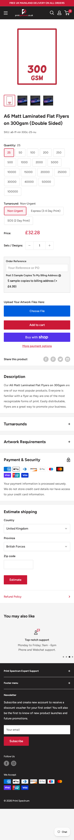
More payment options (37, 346)
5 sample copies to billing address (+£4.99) (32, 283)
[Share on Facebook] (46, 359)
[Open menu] (6, 13)
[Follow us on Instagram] (13, 763)
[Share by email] (67, 359)
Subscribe (16, 741)
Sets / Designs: (13, 245)
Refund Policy (12, 596)
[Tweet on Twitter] (60, 359)
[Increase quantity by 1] (50, 245)
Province (9, 538)
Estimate (15, 580)
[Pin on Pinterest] (53, 359)
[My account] (59, 13)
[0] (67, 13)
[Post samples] (59, 275)
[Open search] (52, 13)
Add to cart (37, 325)
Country (9, 520)
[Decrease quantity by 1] (29, 245)
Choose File (37, 311)
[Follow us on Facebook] (6, 763)
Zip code (9, 556)
